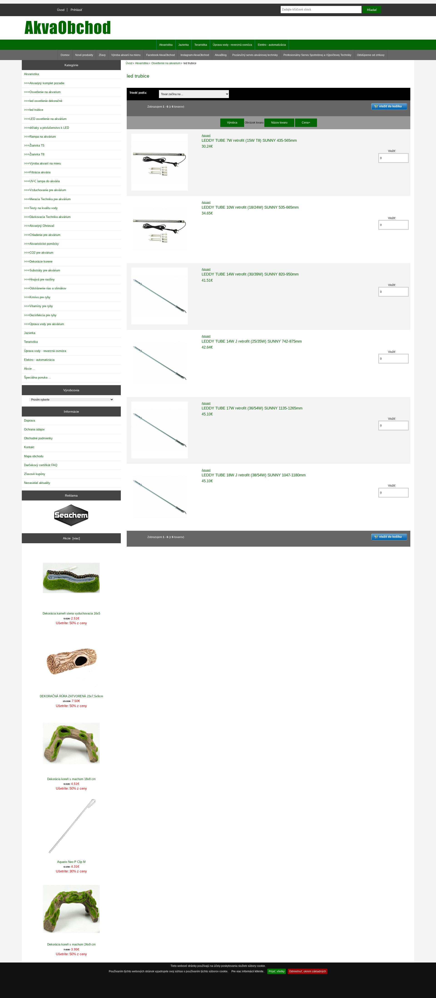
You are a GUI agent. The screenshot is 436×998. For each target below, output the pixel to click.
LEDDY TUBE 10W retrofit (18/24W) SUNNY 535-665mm (250, 207)
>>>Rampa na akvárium (40, 136)
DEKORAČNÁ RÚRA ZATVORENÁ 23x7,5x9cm (71, 696)
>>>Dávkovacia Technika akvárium (47, 217)
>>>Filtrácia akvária (37, 172)
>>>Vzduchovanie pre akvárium (45, 190)
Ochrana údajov (34, 429)
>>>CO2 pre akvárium (38, 252)
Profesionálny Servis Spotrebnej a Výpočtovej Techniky (317, 55)
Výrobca (232, 122)
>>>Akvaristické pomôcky (41, 243)
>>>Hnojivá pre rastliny (39, 279)
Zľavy (102, 55)
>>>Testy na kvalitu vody (41, 208)
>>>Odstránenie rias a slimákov (45, 288)
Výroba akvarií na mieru (126, 55)
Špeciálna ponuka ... (37, 377)
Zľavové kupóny (34, 474)
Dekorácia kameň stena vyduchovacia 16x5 (71, 613)
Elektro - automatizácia (272, 44)
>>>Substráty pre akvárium (42, 270)
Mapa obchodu (33, 456)
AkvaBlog (221, 55)
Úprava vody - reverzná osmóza (232, 44)
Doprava (29, 420)
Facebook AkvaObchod (160, 55)
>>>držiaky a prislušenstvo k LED (46, 127)
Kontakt (29, 447)
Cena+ (306, 122)
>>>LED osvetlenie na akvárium (45, 119)
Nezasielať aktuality (37, 483)
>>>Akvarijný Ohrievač (39, 225)
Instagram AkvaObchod (195, 55)
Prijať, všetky (277, 971)
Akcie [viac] (71, 538)
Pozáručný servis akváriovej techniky (255, 55)
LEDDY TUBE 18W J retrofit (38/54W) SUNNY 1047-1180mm (254, 475)
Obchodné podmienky (38, 438)
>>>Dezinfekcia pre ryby (40, 315)
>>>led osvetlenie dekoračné (43, 101)
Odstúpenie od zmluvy (370, 55)
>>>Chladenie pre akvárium (42, 235)
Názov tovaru (279, 122)
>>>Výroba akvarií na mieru (42, 163)
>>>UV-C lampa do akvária (42, 181)
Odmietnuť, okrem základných (307, 971)
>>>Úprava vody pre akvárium (44, 324)
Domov (65, 55)
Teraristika (200, 44)
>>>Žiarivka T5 (34, 145)
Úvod (60, 10)
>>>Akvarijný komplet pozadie (44, 83)
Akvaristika (142, 63)
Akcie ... (29, 368)
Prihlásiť (76, 10)
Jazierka (183, 44)
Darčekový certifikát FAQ (40, 465)
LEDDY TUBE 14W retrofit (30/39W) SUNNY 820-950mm (250, 274)
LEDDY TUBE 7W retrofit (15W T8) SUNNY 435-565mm (249, 140)
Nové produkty (84, 55)
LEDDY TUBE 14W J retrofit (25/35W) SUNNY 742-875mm (252, 341)
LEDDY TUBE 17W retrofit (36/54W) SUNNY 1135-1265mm (252, 408)
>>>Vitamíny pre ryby (38, 306)
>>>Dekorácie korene (38, 261)
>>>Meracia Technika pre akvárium (47, 199)
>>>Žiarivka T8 (34, 154)
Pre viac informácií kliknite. (247, 971)
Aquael (206, 135)
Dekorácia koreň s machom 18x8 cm (71, 779)
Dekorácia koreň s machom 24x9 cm (71, 944)
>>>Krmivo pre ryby (37, 297)
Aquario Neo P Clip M (71, 862)
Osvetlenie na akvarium (166, 63)
